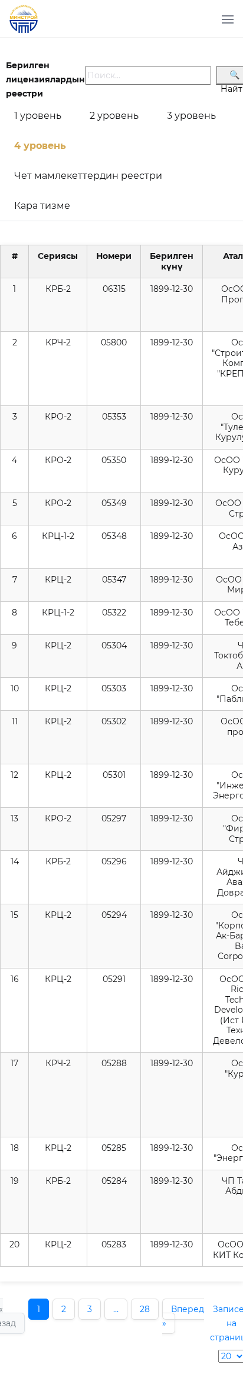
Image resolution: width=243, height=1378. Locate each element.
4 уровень (40, 145)
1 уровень (37, 115)
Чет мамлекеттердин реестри (88, 175)
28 (145, 1309)
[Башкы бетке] (28, 26)
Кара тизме (42, 205)
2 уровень (114, 115)
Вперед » (183, 1316)
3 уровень (191, 115)
